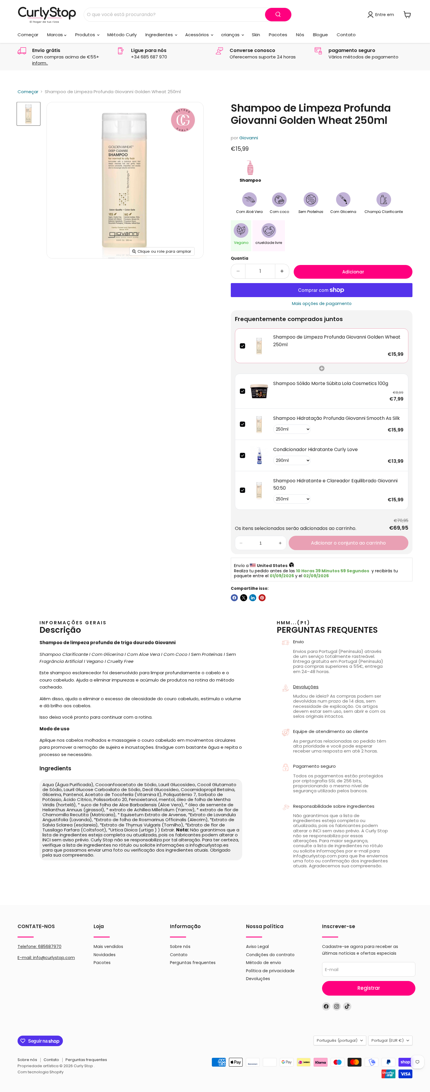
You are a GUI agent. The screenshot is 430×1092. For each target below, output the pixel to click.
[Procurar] (278, 14)
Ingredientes (159, 35)
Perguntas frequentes (193, 963)
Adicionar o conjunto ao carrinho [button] (348, 543)
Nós (300, 35)
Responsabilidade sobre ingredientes (333, 806)
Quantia (239, 258)
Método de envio (263, 963)
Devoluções (306, 686)
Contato (346, 35)
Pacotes (278, 35)
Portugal (387, 1040)
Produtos (85, 35)
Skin (256, 35)
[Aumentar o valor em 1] (282, 271)
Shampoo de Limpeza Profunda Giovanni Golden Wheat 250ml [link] (336, 341)
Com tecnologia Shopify (40, 1072)
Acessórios (197, 35)
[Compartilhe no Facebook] (234, 597)
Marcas (55, 35)
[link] (259, 345)
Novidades (105, 955)
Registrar (368, 988)
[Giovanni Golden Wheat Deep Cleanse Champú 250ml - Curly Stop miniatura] (28, 113)
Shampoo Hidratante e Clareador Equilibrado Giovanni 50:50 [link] (335, 484)
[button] (241, 543)
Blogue (320, 35)
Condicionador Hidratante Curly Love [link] (315, 449)
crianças (231, 35)
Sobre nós (180, 946)
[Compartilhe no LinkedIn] (252, 597)
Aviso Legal (257, 946)
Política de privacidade (270, 971)
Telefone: (39, 946)
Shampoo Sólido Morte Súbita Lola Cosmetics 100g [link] (330, 383)
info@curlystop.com (54, 958)
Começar (28, 35)
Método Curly (122, 35)
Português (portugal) (337, 1040)
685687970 (49, 946)
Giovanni (248, 138)
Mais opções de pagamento (322, 303)
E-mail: (25, 958)
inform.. (40, 63)
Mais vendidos (108, 946)
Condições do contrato (270, 955)
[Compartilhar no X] (243, 597)
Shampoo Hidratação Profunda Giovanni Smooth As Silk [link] (336, 418)
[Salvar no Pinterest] (262, 597)
